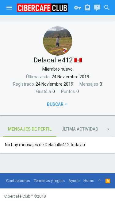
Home (88, 180)
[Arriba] (100, 180)
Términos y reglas (49, 180)
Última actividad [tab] (79, 129)
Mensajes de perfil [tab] (30, 129)
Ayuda (74, 180)
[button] (9, 7)
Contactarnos (18, 180)
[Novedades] (97, 8)
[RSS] (108, 180)
